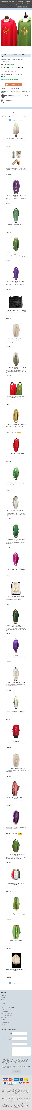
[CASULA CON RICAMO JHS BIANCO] (16, 702)
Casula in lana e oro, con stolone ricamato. (14, 426)
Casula (16, 108)
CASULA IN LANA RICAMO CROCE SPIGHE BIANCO (16, 368)
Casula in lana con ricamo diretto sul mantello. (15, 284)
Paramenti (9, 108)
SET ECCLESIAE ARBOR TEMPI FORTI (16, 167)
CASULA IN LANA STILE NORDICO (16, 453)
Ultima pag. (20, 120)
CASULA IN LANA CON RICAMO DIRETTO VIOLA (16, 282)
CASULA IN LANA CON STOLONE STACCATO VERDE (16, 597)
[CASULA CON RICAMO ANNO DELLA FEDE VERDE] (16, 244)
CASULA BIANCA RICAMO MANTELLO (16, 768)
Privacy (2, 1004)
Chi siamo (3, 995)
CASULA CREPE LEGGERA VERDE (16, 224)
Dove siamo (4, 997)
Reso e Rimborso (5, 1017)
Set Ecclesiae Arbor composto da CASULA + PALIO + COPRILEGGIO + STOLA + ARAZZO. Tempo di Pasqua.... (16, 169)
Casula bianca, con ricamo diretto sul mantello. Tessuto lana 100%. (16, 342)
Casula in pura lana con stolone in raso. (14, 972)
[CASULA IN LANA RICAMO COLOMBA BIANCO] (16, 502)
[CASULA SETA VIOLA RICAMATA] (16, 817)
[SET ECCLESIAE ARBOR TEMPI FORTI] (16, 158)
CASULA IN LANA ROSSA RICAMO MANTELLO (16, 740)
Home (3, 108)
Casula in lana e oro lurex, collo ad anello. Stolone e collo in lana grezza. (16, 915)
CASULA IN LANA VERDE (16, 940)
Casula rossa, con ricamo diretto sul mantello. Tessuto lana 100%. (16, 743)
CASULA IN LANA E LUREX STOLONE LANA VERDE (16, 912)
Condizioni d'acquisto (6, 1009)
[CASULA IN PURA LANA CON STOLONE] (16, 673)
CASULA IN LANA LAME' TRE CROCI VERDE (16, 855)
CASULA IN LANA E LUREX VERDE (16, 482)
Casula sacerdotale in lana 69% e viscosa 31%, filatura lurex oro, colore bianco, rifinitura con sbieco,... (16, 141)
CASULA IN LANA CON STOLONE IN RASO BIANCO (16, 970)
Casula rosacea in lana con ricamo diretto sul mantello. (16, 801)
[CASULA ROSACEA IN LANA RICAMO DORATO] (16, 788)
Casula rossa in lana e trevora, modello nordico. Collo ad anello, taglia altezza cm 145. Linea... (16, 455)
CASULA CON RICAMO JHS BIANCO (16, 711)
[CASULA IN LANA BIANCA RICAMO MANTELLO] (16, 330)
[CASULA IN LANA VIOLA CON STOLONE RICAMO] (16, 186)
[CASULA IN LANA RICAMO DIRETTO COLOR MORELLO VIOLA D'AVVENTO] (16, 559)
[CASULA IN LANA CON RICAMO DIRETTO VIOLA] (16, 272)
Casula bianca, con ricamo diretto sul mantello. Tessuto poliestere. (16, 771)
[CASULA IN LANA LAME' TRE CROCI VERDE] (16, 845)
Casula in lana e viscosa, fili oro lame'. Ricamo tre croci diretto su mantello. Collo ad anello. (16, 858)
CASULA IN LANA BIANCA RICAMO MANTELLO (16, 339)
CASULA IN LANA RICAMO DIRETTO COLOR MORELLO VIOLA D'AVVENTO (16, 568)
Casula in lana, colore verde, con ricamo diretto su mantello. (16, 943)
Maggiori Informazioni (10, 6)
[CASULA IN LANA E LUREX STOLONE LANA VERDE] (16, 903)
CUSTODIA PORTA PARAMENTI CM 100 (16, 310)
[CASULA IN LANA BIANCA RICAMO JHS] (16, 129)
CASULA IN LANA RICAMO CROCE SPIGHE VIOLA (16, 654)
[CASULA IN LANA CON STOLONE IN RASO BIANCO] (16, 960)
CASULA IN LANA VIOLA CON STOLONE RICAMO (16, 196)
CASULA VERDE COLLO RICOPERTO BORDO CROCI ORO (16, 626)
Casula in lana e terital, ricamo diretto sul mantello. (16, 571)
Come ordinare (4, 1011)
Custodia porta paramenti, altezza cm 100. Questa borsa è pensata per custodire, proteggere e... (16, 312)
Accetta (20, 6)
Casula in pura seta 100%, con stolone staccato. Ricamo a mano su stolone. (16, 828)
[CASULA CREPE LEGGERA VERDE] (16, 215)
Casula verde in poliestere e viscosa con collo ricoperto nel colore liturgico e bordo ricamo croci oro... (16, 629)
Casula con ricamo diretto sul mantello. (14, 399)
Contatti (3, 999)
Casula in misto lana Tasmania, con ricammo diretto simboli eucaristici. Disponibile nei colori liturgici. (16, 371)
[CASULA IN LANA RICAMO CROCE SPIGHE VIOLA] (16, 645)
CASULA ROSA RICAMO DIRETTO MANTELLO (16, 884)
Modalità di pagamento (6, 1013)
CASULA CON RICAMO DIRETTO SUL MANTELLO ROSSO (16, 396)
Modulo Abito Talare (5, 1022)
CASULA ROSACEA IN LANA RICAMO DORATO (16, 798)
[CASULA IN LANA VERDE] (16, 931)
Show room (4, 1001)
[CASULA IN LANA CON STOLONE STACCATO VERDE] (16, 587)
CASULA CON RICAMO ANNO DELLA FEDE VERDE (16, 253)
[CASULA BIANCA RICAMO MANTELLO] (16, 759)
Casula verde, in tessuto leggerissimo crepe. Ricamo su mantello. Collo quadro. (16, 226)
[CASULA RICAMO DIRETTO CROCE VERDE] (16, 530)
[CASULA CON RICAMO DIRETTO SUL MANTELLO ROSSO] (16, 387)
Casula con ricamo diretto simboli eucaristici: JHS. (16, 712)
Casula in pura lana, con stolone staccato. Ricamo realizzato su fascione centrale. (16, 685)
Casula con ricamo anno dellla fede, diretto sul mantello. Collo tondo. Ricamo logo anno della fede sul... (16, 256)
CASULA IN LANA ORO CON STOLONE (16, 424)
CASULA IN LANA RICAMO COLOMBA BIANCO (16, 511)
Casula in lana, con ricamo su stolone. (13, 599)
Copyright (3, 1003)
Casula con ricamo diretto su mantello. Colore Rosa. (16, 886)
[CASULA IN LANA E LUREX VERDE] (16, 473)
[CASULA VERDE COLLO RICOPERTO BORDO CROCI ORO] (16, 616)
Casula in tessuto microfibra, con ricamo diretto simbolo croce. (16, 543)
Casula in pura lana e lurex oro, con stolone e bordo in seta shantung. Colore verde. (16, 484)
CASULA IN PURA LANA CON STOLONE (16, 682)
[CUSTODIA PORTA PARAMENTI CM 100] (16, 301)
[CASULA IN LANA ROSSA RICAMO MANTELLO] (16, 731)
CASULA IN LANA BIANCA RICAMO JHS (16, 138)
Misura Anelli (4, 1024)
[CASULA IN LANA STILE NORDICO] (16, 444)
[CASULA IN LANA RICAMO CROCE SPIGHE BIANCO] (16, 358)
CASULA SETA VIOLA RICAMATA (16, 826)
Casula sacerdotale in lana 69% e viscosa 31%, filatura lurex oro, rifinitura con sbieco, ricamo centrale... (16, 514)
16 (14, 120)
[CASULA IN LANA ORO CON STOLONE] (16, 416)
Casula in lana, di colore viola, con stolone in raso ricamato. (16, 199)
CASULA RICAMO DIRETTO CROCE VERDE (16, 540)
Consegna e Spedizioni (6, 1015)
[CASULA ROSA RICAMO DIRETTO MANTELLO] (16, 874)
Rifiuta (25, 6)
